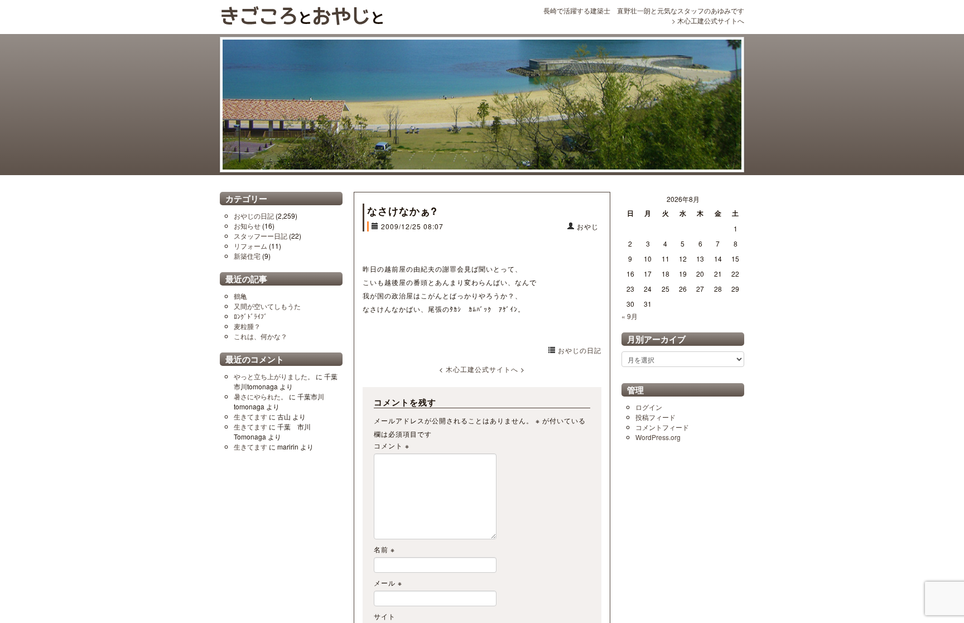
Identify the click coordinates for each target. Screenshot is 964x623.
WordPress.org (658, 437)
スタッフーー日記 (260, 235)
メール (388, 582)
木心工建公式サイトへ (710, 20)
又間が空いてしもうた (267, 306)
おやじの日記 (254, 215)
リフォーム (250, 245)
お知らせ (247, 225)
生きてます (250, 416)
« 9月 (629, 316)
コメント (391, 445)
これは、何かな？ (260, 336)
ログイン (648, 407)
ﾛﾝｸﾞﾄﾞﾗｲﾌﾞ (250, 316)
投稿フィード (655, 417)
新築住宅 (247, 255)
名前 (384, 549)
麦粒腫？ (247, 326)
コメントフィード (662, 427)
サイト (385, 616)
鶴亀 (240, 296)
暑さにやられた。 (260, 396)
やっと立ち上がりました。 (274, 376)
